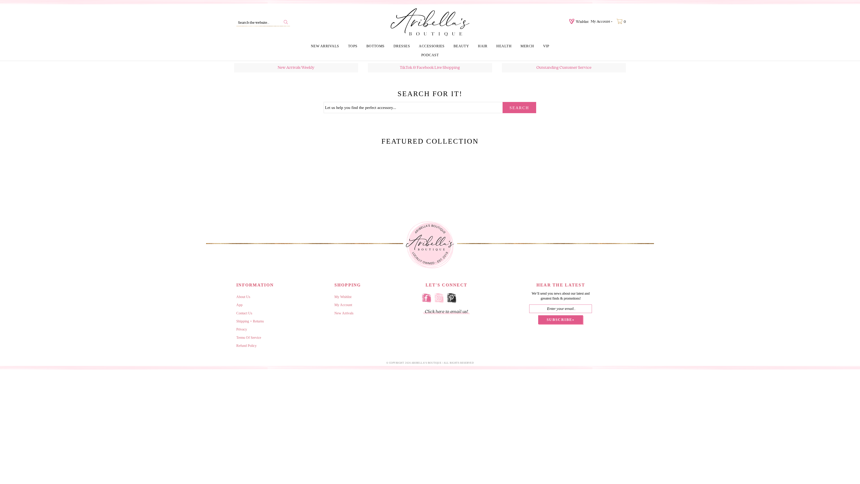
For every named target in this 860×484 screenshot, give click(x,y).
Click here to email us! (446, 312)
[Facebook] (426, 298)
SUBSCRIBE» (561, 320)
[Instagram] (439, 298)
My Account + (602, 21)
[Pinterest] (451, 298)
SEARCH (519, 108)
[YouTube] (464, 298)
